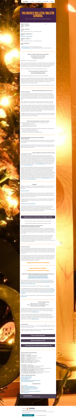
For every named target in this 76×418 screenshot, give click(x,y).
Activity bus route (25, 46)
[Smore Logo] (25, 1)
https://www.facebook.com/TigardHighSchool (32, 391)
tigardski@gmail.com (35, 311)
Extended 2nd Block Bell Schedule (26, 36)
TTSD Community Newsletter (38, 335)
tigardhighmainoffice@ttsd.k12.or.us (29, 386)
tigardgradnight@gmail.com (41, 163)
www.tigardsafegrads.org (31, 179)
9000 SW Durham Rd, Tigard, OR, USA (31, 388)
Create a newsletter (28, 415)
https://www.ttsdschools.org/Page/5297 (31, 387)
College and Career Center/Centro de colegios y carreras (38, 217)
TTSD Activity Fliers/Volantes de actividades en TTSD (38, 345)
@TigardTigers (26, 392)
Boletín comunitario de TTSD (38, 340)
